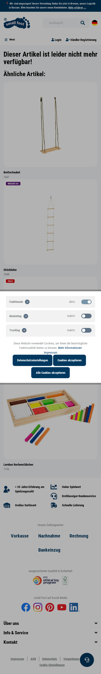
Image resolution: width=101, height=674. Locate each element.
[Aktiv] (86, 301)
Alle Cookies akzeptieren (50, 372)
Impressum (50, 352)
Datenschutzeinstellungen (32, 360)
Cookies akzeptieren (70, 360)
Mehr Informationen (70, 348)
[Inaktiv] (86, 316)
